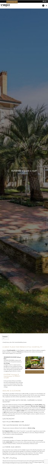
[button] (46, 6)
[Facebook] (43, 1)
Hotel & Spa (24, 167)
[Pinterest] (45, 1)
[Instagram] (46, 1)
